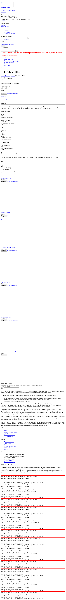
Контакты (3, 12)
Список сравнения (9, 32)
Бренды (6, 449)
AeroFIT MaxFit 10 (6, 178)
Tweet (5, 99)
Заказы (6, 30)
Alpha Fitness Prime (6, 317)
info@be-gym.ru (8, 460)
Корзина (3, 25)
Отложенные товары (9, 33)
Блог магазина (8, 444)
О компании (7, 443)
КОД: (2, 78)
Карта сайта (7, 447)
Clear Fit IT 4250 (5, 282)
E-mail (2, 41)
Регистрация (7, 39)
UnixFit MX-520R (5, 213)
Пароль (3, 42)
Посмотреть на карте (9, 462)
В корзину (3, 93)
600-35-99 (5, 7)
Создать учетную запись (7, 44)
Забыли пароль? (9, 42)
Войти (2, 39)
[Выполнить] (28, 38)
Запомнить (5, 47)
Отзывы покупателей (10, 446)
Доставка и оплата (9, 442)
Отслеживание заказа (6, 38)
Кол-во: (3, 90)
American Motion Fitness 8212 (8, 351)
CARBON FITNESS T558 (8, 247)
